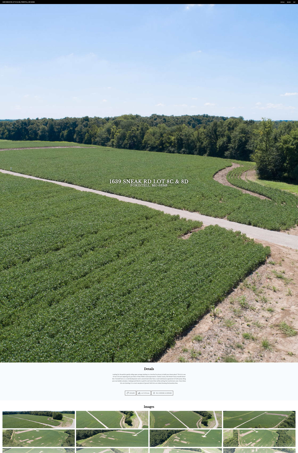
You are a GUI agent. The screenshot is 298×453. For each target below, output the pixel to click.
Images (289, 2)
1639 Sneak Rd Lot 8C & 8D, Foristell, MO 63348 (18, 2)
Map (294, 2)
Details (283, 2)
